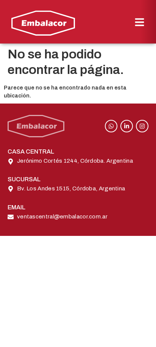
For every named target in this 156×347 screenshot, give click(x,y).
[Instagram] (142, 126)
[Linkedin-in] (126, 126)
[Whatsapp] (111, 126)
